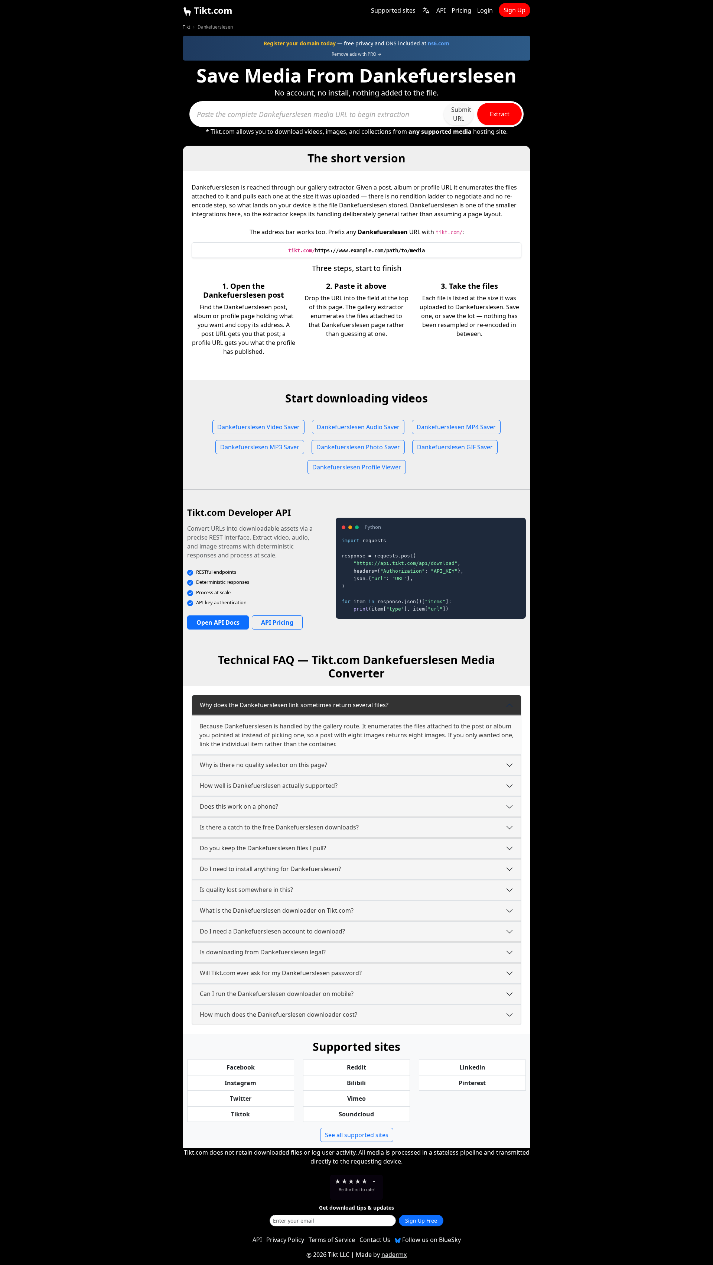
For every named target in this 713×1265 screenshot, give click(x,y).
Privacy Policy (285, 1240)
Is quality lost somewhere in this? (246, 890)
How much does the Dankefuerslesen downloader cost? (278, 1014)
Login (485, 10)
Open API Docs (218, 622)
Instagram (240, 1083)
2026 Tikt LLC (331, 1255)
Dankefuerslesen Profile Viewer (356, 467)
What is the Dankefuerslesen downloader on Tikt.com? (277, 910)
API (441, 10)
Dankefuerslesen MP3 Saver (259, 447)
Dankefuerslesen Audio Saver (358, 427)
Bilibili (356, 1083)
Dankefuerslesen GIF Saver (455, 447)
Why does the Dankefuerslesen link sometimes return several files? (294, 705)
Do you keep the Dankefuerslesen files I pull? (263, 848)
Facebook (241, 1067)
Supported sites (393, 10)
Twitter (240, 1098)
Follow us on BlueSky (431, 1240)
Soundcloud (356, 1114)
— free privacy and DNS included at (356, 43)
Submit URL (461, 114)
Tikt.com (212, 10)
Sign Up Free (421, 1220)
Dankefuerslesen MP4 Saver (456, 427)
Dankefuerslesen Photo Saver (358, 447)
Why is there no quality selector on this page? (263, 765)
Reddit (356, 1067)
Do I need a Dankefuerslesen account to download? (272, 931)
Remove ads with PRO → (356, 54)
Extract (499, 114)
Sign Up (514, 10)
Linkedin (472, 1067)
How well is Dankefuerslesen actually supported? (269, 786)
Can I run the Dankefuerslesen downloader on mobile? (277, 994)
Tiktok (240, 1114)
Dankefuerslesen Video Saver (258, 427)
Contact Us (374, 1240)
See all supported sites (356, 1135)
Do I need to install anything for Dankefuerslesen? (270, 869)
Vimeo (356, 1098)
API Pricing (277, 622)
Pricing (461, 10)
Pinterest (472, 1083)
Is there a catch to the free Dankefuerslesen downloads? (279, 827)
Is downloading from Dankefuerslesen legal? (263, 952)
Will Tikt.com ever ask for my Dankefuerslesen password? (281, 973)
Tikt (186, 27)
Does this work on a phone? (239, 806)
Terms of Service (332, 1240)
